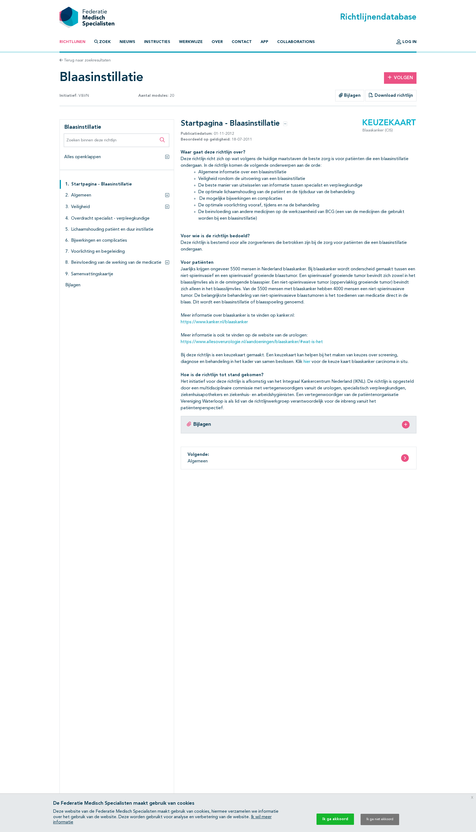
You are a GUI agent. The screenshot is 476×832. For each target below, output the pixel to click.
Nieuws (127, 42)
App (264, 42)
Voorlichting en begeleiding (98, 251)
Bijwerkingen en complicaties (99, 240)
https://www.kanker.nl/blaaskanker (214, 322)
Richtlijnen (72, 42)
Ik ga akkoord (335, 819)
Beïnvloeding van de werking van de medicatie (116, 262)
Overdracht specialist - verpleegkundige (110, 218)
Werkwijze (191, 42)
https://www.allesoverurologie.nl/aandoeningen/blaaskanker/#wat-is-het (252, 342)
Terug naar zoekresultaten (87, 60)
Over (217, 42)
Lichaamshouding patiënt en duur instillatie (112, 229)
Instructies (157, 42)
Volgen (403, 78)
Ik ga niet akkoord (379, 819)
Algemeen (81, 195)
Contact (242, 42)
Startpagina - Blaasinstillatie (101, 184)
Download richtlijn (393, 95)
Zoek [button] (105, 42)
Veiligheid (80, 207)
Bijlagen (352, 95)
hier (307, 362)
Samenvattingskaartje (92, 274)
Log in (408, 42)
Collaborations (296, 42)
